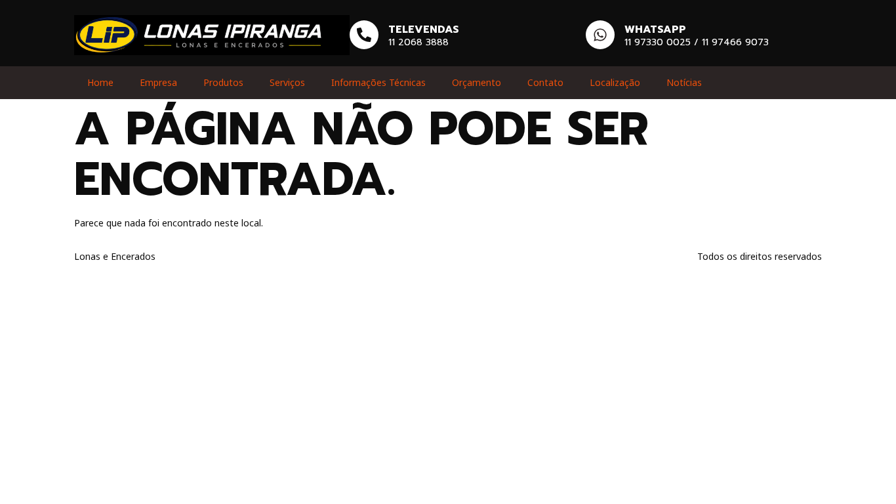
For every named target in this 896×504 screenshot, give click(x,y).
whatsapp (655, 29)
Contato (545, 82)
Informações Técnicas (378, 82)
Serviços (287, 82)
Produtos (223, 82)
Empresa (158, 82)
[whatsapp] (600, 34)
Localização (615, 82)
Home (100, 82)
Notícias (684, 82)
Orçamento (476, 82)
